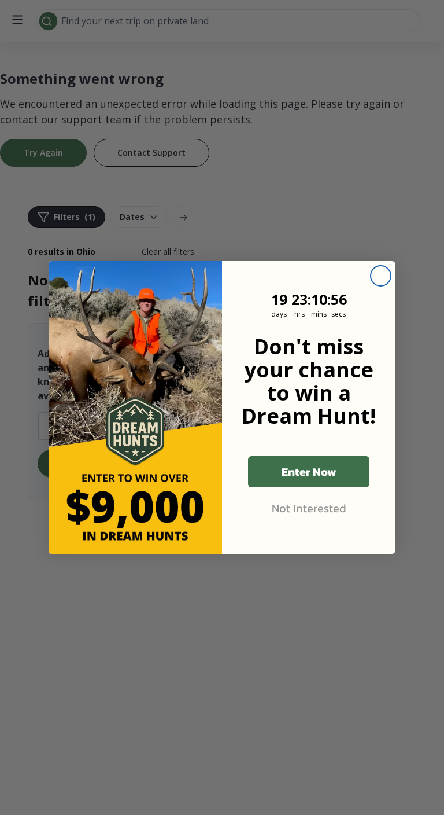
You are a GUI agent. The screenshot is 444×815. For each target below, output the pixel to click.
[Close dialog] (381, 276)
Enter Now (309, 471)
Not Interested (309, 508)
